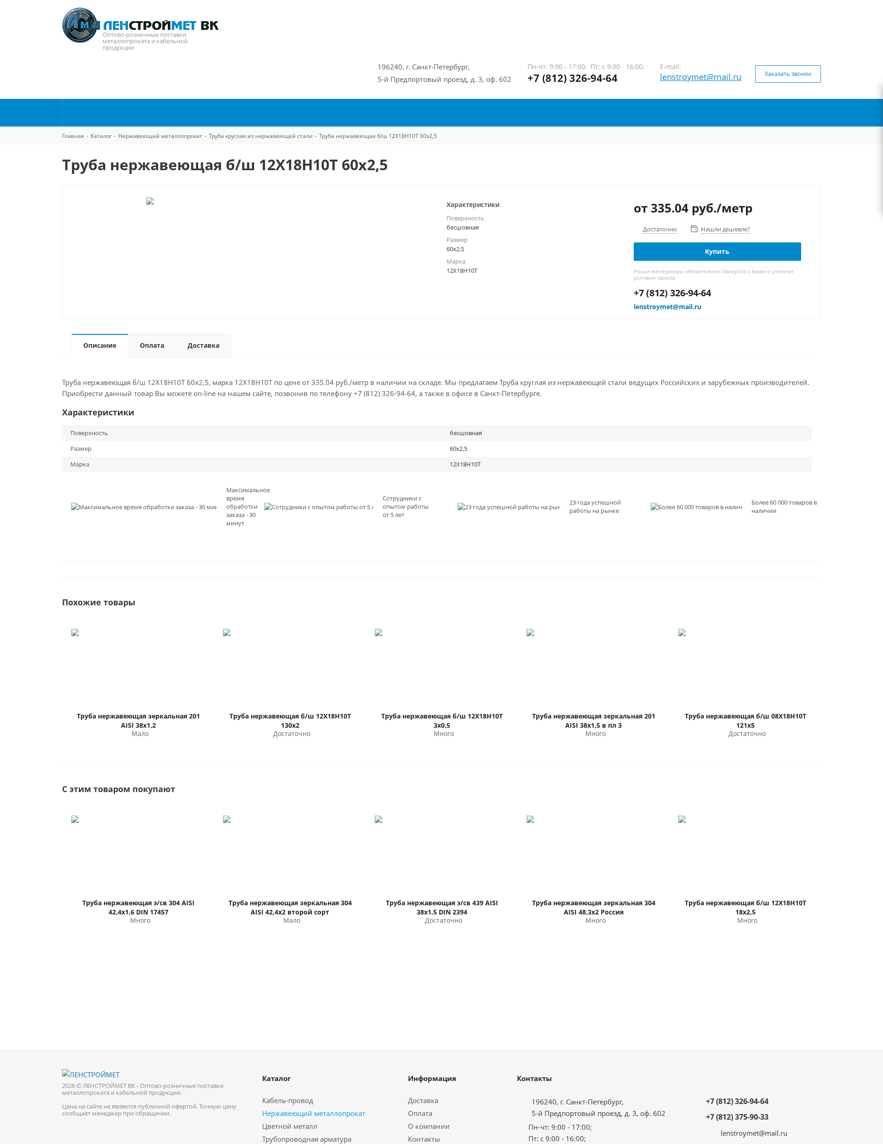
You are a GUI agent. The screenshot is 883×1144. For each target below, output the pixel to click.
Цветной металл (289, 1126)
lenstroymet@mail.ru (700, 76)
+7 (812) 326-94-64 (573, 78)
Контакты (424, 1139)
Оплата (420, 1113)
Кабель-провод (287, 1100)
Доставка (423, 1100)
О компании (429, 1126)
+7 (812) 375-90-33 (737, 1117)
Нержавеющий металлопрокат (313, 1113)
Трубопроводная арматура (306, 1139)
